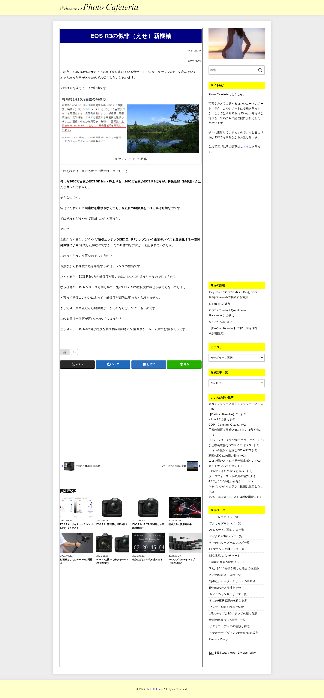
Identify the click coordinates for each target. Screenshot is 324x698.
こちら (244, 146)
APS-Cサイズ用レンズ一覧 (226, 529)
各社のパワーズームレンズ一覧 (229, 542)
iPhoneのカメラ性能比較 (225, 587)
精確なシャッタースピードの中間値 (232, 581)
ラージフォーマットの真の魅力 (228, 476)
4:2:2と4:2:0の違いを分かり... (227, 481)
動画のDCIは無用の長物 (223, 455)
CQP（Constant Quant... (224, 424)
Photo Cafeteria (154, 689)
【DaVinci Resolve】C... (224, 414)
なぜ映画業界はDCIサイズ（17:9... (230, 445)
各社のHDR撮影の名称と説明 (228, 600)
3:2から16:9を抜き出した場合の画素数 (234, 568)
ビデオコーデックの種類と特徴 (229, 626)
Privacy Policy (218, 639)
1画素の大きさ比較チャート (227, 561)
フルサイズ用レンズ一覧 (225, 523)
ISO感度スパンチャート (224, 555)
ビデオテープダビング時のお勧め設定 (233, 632)
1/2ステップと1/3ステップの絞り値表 (233, 613)
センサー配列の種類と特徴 (226, 606)
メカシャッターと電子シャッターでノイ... (235, 403)
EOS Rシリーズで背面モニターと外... (233, 440)
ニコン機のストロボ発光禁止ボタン (231, 460)
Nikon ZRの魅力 (218, 419)
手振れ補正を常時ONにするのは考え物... (235, 429)
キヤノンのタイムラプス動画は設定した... (235, 486)
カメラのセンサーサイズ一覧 (228, 594)
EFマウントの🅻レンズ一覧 (227, 549)
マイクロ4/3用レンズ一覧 (225, 536)
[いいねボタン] (65, 352)
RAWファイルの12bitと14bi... (227, 471)
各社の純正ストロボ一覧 (225, 574)
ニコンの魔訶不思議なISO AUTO (229, 450)
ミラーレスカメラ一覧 (223, 517)
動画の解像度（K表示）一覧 (227, 619)
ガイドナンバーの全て (222, 465)
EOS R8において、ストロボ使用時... (232, 496)
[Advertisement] (131, 414)
